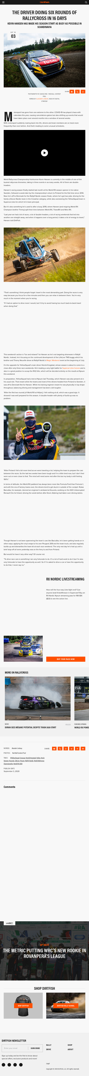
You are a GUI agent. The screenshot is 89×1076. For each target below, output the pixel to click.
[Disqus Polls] (44, 818)
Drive (48, 1049)
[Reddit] (77, 748)
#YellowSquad (14, 757)
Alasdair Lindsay (42, 99)
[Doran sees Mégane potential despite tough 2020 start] (38, 698)
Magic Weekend (52, 360)
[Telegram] (71, 748)
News (7, 724)
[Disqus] (44, 879)
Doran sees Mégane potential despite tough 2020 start (30, 727)
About (70, 1049)
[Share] (72, 91)
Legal (48, 1063)
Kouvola (11, 760)
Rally (48, 1045)
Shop (70, 1045)
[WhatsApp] (83, 91)
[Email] (83, 748)
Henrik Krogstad (31, 757)
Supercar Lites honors (71, 368)
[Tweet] (77, 91)
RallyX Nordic (29, 760)
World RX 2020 (17, 763)
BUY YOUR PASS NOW (66, 659)
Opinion (83, 724)
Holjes (38, 757)
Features (77, 724)
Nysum (22, 760)
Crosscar (22, 757)
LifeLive (17, 760)
